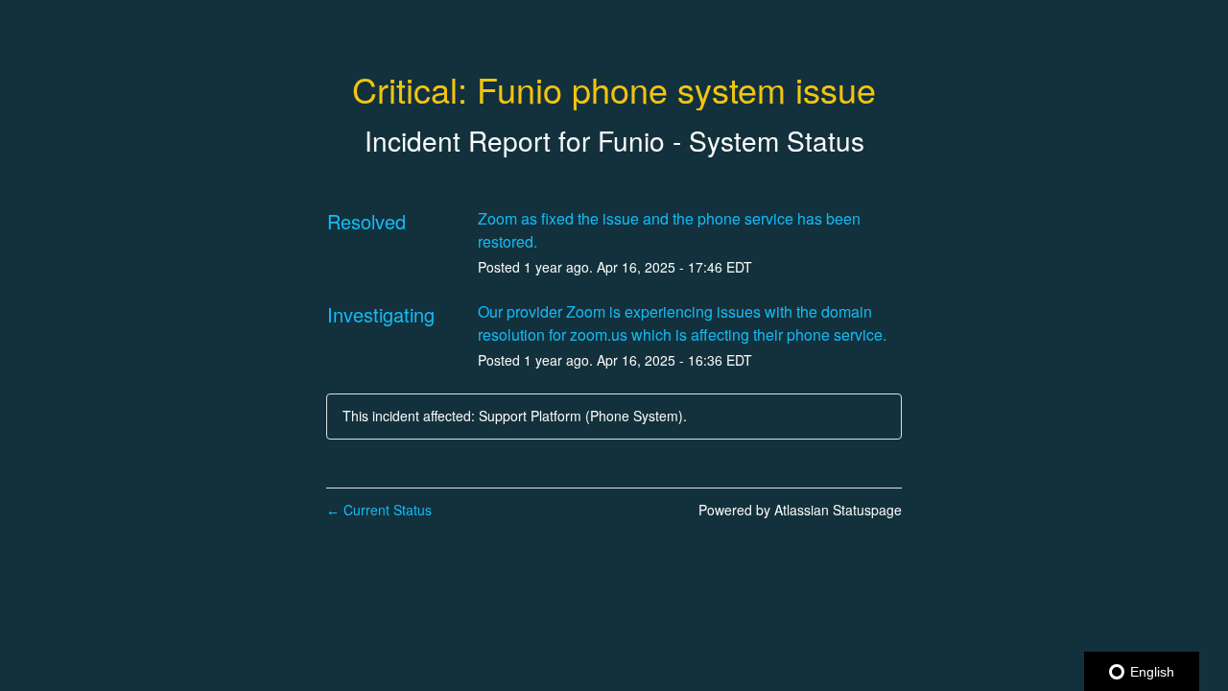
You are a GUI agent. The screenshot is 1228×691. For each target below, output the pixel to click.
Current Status (379, 509)
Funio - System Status (731, 140)
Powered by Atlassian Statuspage (800, 509)
